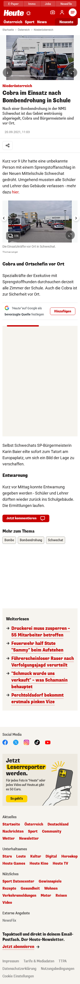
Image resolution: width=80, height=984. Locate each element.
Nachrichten (13, 831)
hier (15, 192)
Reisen (61, 895)
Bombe (9, 540)
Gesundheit (30, 888)
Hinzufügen (62, 311)
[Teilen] (7, 145)
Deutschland (58, 824)
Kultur (35, 856)
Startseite (8, 29)
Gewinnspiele (50, 881)
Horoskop (69, 856)
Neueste (66, 22)
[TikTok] (37, 742)
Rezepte (9, 888)
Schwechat (55, 540)
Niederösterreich (43, 29)
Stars (7, 856)
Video (7, 902)
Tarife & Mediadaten (39, 961)
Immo (32, 4)
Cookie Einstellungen (18, 976)
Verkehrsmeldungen (19, 895)
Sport (29, 22)
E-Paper (13, 4)
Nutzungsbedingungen (57, 968)
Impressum (10, 961)
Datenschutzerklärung (19, 968)
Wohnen (51, 888)
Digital (51, 856)
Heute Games (13, 863)
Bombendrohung (31, 540)
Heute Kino (39, 863)
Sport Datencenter (18, 881)
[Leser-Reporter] (52, 12)
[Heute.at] (14, 13)
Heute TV (60, 863)
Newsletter (29, 838)
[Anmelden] (62, 12)
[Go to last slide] (4, 218)
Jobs (48, 4)
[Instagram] (26, 742)
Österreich (13, 22)
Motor (46, 895)
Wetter (8, 838)
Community (51, 831)
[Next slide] (76, 218)
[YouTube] (47, 742)
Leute (21, 856)
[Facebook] (5, 742)
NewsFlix (66, 4)
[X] (15, 742)
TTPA (63, 961)
